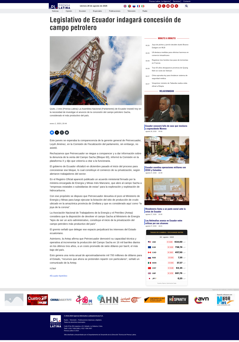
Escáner (82, 11)
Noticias (55, 11)
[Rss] (176, 6)
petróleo (63, 276)
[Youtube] (168, 6)
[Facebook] (159, 6)
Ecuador (54, 276)
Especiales (97, 11)
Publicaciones (114, 11)
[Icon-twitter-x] (163, 6)
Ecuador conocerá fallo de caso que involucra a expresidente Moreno (166, 127)
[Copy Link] (62, 132)
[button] (186, 6)
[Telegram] (172, 6)
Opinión (69, 11)
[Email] (67, 132)
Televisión (131, 11)
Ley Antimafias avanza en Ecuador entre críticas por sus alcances (163, 222)
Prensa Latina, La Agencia (159, 1)
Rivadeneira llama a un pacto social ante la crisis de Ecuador (165, 210)
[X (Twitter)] (57, 132)
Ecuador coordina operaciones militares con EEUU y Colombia (165, 169)
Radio (145, 11)
